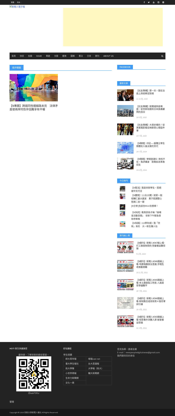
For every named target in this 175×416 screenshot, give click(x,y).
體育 (64, 56)
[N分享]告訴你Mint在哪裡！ (144, 206)
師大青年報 (70, 358)
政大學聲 (69, 368)
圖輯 (73, 56)
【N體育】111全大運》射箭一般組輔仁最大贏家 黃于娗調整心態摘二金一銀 (146, 198)
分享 (89, 56)
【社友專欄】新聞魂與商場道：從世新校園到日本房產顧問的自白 (150, 109)
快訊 (22, 56)
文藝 (56, 56)
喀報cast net (94, 358)
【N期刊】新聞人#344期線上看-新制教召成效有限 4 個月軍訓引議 (150, 301)
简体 (18, 2)
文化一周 (69, 382)
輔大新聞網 (93, 373)
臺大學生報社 (72, 363)
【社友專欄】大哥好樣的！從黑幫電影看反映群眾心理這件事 (150, 128)
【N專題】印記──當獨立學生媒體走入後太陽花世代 (150, 144)
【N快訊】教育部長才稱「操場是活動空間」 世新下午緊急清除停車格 (146, 215)
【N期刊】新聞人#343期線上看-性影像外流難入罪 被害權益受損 (150, 320)
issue (39, 56)
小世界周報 (70, 373)
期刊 (97, 56)
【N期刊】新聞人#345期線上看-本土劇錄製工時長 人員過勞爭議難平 (150, 283)
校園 (30, 56)
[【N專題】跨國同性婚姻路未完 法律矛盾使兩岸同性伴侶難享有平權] (34, 87)
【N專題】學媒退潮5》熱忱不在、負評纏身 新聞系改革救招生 (150, 162)
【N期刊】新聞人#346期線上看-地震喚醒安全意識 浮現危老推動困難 (150, 264)
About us (108, 56)
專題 (48, 56)
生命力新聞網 (72, 378)
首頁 (14, 56)
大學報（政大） (95, 368)
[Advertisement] (113, 27)
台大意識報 (93, 363)
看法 (81, 56)
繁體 (12, 2)
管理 (12, 401)
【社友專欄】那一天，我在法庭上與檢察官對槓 (150, 92)
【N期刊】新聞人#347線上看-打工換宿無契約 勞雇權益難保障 (150, 246)
